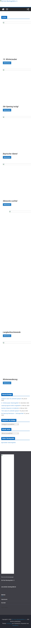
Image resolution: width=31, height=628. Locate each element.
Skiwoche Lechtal (10, 201)
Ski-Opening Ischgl (10, 106)
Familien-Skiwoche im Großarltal (10, 408)
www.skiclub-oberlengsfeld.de (8, 586)
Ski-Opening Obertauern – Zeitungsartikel (12, 413)
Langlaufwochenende (12, 332)
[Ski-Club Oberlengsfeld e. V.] (9, 1)
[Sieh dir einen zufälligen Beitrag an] (28, 9)
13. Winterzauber (10, 59)
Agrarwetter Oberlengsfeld (8, 442)
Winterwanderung (10, 379)
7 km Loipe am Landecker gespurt (10, 411)
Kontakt (3, 602)
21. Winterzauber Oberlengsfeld (9, 403)
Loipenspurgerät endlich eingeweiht (11, 405)
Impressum (4, 599)
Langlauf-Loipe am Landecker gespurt (11, 398)
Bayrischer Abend (10, 154)
